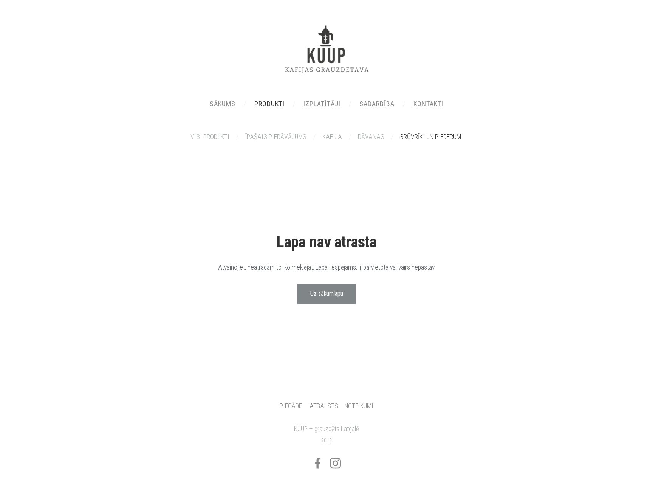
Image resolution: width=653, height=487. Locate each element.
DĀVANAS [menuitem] (371, 137)
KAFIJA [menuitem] (332, 137)
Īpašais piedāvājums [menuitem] (275, 137)
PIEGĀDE (291, 406)
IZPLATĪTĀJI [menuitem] (321, 104)
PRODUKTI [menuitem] (269, 104)
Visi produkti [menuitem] (209, 137)
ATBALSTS (323, 406)
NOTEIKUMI (358, 406)
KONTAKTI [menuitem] (428, 104)
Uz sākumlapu (326, 293)
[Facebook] (317, 463)
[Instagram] (335, 463)
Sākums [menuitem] (222, 104)
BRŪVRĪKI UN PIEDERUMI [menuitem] (431, 137)
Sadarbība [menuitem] (377, 104)
